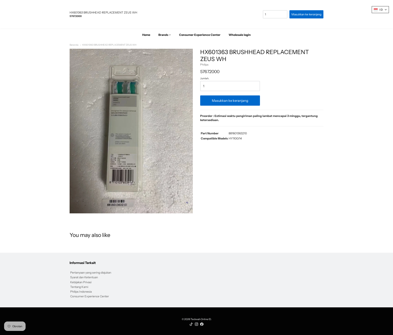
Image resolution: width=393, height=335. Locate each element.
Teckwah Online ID (201, 319)
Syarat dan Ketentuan (84, 277)
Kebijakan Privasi (80, 282)
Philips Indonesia (81, 291)
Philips (204, 64)
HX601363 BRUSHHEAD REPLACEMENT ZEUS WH (109, 44)
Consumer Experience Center (89, 296)
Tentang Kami (79, 287)
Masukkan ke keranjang (230, 100)
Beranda (74, 44)
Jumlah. (204, 78)
